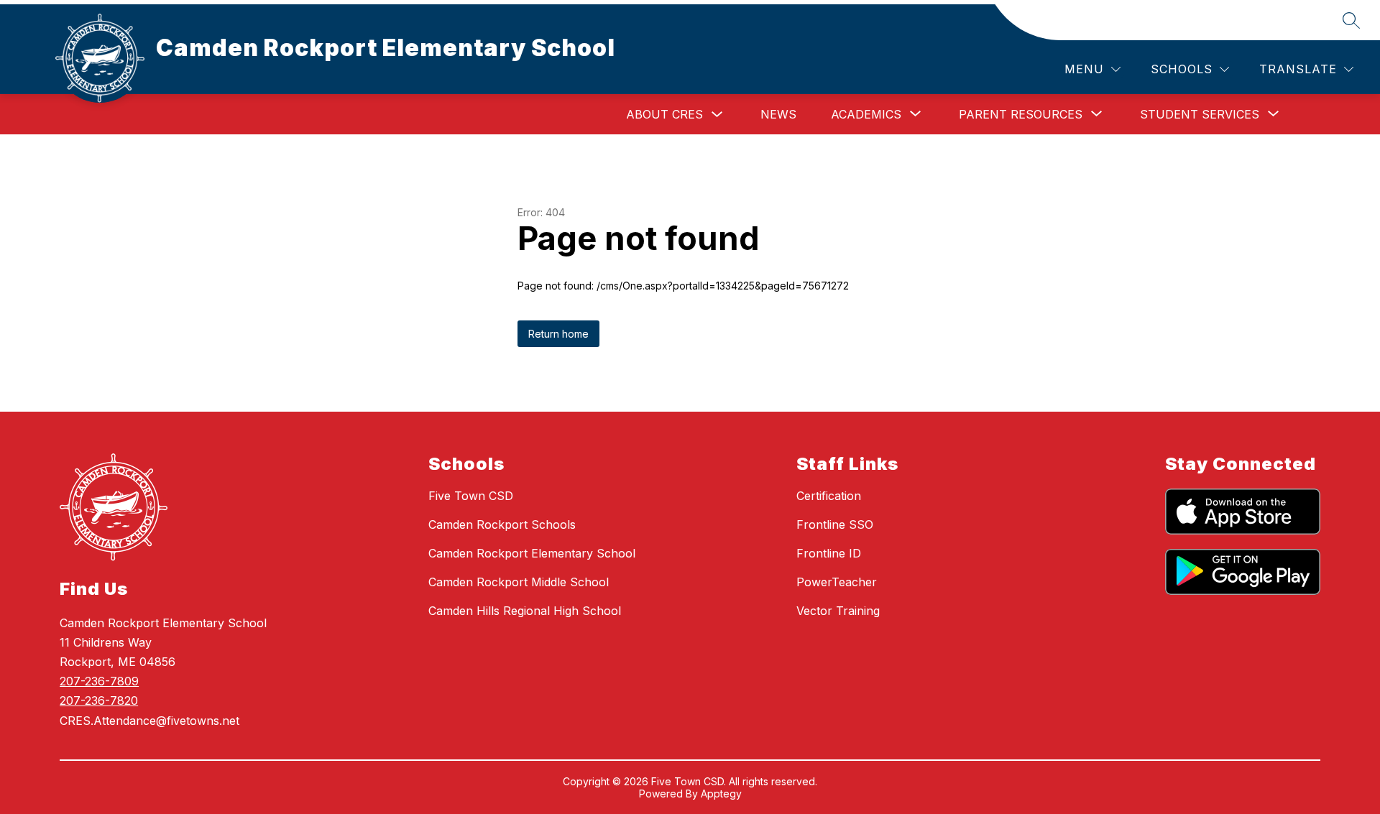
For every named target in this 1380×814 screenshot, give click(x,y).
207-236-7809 (99, 681)
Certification (828, 496)
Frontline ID (828, 553)
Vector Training (838, 610)
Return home (558, 334)
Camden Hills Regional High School (524, 610)
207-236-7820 (99, 700)
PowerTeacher (836, 582)
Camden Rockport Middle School (518, 582)
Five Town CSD (470, 496)
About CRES (664, 114)
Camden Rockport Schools (502, 524)
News (778, 114)
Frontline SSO (834, 524)
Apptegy (721, 793)
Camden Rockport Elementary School (531, 553)
